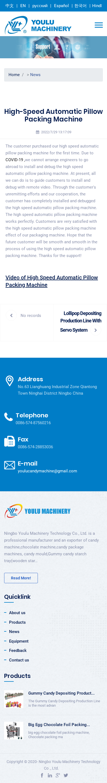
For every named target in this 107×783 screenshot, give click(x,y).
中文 (9, 5)
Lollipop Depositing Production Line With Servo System (80, 321)
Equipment (19, 641)
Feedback (18, 650)
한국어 (80, 5)
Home (14, 74)
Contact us (19, 660)
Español (61, 5)
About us (17, 612)
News (35, 74)
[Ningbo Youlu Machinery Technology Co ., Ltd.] (38, 25)
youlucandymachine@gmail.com (47, 471)
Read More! (21, 578)
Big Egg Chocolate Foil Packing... (59, 724)
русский (39, 5)
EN (23, 5)
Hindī (97, 5)
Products (17, 622)
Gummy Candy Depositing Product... (61, 693)
